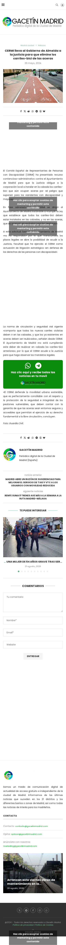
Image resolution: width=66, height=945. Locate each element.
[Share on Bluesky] (44, 111)
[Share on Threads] (40, 111)
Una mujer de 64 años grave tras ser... (34, 562)
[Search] (56, 5)
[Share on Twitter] (25, 111)
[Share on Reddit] (28, 111)
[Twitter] (19, 910)
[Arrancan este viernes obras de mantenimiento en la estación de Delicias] (33, 873)
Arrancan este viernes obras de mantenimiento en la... (31, 882)
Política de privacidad (23, 925)
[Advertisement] (33, 290)
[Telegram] (26, 910)
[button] (6, 544)
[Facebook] (33, 910)
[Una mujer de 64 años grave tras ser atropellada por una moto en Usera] (33, 537)
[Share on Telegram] (36, 111)
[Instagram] (39, 910)
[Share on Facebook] (21, 111)
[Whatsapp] (46, 910)
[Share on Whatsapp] (32, 111)
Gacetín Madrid (31, 450)
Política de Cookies (44, 925)
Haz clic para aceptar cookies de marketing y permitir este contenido (33, 122)
